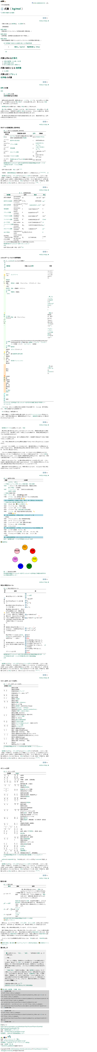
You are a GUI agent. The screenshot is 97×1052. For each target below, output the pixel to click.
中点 (22, 635)
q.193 (23, 985)
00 (44, 21)
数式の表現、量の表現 (8, 943)
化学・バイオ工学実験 (16, 164)
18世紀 (7, 493)
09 (15, 746)
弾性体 (12, 283)
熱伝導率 (8, 391)
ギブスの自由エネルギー (23, 723)
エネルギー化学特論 (10, 402)
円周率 (31, 831)
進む (46, 21)
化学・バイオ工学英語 (18, 539)
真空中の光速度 (8, 201)
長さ (16, 482)
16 (21, 983)
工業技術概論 (32, 656)
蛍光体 (12, 360)
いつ (25, 100)
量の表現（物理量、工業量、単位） (12, 989)
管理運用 (3, 1033)
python (4, 859)
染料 (21, 354)
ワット (10, 495)
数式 (27, 109)
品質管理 (24, 163)
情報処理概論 (32, 163)
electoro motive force (30, 709)
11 (38, 670)
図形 (44, 894)
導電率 (41, 402)
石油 (22, 515)
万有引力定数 (19, 721)
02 (44, 124)
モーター (19, 508)
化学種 (4, 77)
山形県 (9, 1046)
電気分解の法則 (22, 509)
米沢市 (13, 1046)
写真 (22, 502)
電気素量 (12, 148)
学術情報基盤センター (18, 1033)
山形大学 (9, 1033)
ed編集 (7, 12)
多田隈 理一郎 (9, 1044)
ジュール (10, 511)
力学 (4, 277)
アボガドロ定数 (14, 156)
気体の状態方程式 (17, 901)
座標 (33, 484)
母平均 (26, 818)
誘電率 (27, 787)
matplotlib (10, 859)
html (9, 686)
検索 (3, 12)
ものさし (10, 482)
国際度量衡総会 (11, 173)
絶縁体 (30, 342)
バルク (3, 407)
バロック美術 (21, 484)
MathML (42, 938)
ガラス (12, 349)
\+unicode (38, 859)
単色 (24, 159)
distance (22, 702)
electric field (25, 711)
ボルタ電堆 (21, 504)
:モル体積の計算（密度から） (13, 64)
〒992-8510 (4, 1046)
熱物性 (4, 379)
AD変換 (38, 528)
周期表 (19, 502)
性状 (46, 102)
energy (26, 707)
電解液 (12, 292)
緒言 (7, 918)
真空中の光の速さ (15, 140)
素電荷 (18, 706)
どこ (31, 100)
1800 (5, 504)
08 (44, 678)
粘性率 (8, 288)
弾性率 (8, 280)
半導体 (20, 524)
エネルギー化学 (16, 163)
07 (44, 582)
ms (44, 201)
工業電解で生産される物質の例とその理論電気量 (18, 43)
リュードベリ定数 (8, 224)
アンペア (22, 691)
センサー (8, 404)
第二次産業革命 (11, 515)
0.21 (49, 335)
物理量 (13, 24)
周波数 (25, 138)
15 (38, 870)
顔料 (19, 354)
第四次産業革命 (11, 537)
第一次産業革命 (9, 500)
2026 (12, 1049)
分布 (22, 848)
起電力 (20, 709)
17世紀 (7, 484)
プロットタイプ (25, 243)
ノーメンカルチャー (37, 746)
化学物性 (4, 398)
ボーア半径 (7, 222)
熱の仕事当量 (13, 502)
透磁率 (26, 819)
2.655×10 (51, 304)
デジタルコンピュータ (28, 528)
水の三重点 (7, 232)
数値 (35, 195)
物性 (6, 409)
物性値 (8, 266)
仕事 (27, 901)
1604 (5, 486)
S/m (8, 293)
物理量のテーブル (7, 428)
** (5, 856)
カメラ (25, 502)
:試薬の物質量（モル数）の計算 (12, 61)
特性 (46, 454)
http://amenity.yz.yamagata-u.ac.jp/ (15, 1041)
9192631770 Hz (40, 137)
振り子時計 (11, 487)
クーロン (10, 497)
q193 (26, 656)
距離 (17, 702)
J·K (44, 229)
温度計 (10, 491)
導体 (12, 317)
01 (44, 85)
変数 (39, 889)
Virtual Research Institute (40, 1049)
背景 (10, 918)
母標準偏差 (27, 838)
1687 (5, 489)
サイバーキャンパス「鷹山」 (12, 1039)
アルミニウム (50, 297)
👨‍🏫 (17, 504)
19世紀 (7, 502)
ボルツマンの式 (17, 913)
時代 (5, 539)
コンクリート (14, 274)
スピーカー (27, 344)
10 (36, 670)
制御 (22, 789)
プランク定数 (13, 144)
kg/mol (16, 8)
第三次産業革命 (11, 528)
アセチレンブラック (50, 330)
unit (5, 166)
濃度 (7, 395)
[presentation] (23, 197)
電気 (4, 315)
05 (44, 425)
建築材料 (35, 416)
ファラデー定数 (8, 219)
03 (44, 190)
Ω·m (49, 305)
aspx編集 (11, 12)
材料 (2, 88)
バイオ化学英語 (20, 746)
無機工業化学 (35, 402)
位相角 (22, 846)
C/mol (44, 219)
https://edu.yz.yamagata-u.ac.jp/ (15, 1031)
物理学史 (4, 542)
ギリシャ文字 (26, 176)
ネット (19, 537)
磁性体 (12, 347)
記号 (34, 133)
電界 (18, 711)
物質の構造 (4, 29)
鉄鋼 (17, 500)
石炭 (21, 500)
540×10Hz (17, 159)
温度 (14, 491)
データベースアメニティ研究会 (20, 1042)
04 (44, 254)
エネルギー (12, 261)
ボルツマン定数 (14, 152)
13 (38, 757)
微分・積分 (29, 484)
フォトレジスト (19, 360)
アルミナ (36, 342)
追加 (2, 91)
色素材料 (14, 354)
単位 (19, 102)
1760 (5, 495)
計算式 (14, 58)
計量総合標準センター (11, 575)
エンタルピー (19, 726)
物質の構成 (4, 34)
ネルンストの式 (17, 908)
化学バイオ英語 (28, 918)
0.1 (49, 324)
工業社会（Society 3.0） (36, 500)
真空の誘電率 (7, 205)
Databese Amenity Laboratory (22, 1049)
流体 (12, 288)
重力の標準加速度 (21, 719)
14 (36, 870)
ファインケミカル (36, 414)
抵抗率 (51, 300)
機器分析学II (40, 573)
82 (30, 402)
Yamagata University (7, 1050)
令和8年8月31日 (40, 3)
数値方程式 (36, 932)
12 (36, 757)
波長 (25, 813)
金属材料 (31, 973)
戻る (42, 21)
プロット (13, 74)
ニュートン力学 (13, 484)
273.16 (49, 372)
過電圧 (28, 796)
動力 (25, 500)
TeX (18, 859)
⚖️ (7, 290)
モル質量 (20, 24)
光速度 (17, 699)
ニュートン (13, 489)
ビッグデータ (25, 537)
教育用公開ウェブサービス (12, 1030)
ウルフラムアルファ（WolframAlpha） (28, 943)
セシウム (12, 136)
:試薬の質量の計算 (9, 63)
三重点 (49, 368)
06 (44, 475)
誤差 (25, 785)
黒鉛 (50, 313)
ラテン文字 (16, 176)
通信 (21, 531)
